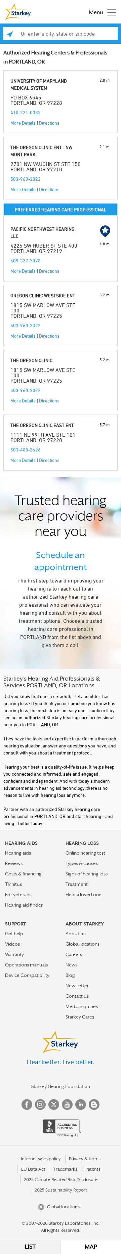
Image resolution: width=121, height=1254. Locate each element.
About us (75, 933)
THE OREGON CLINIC (31, 360)
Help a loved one (84, 894)
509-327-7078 (25, 260)
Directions (49, 123)
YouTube (67, 1104)
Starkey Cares (80, 1017)
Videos (12, 944)
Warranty (14, 954)
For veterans (18, 894)
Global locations (82, 944)
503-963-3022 (25, 179)
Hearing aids (18, 853)
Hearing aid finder (24, 905)
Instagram (40, 1104)
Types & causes (82, 863)
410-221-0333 (25, 112)
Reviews (14, 863)
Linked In (80, 1104)
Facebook (27, 1104)
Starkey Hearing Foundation (60, 1086)
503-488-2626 (25, 449)
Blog (70, 975)
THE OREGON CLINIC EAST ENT (42, 425)
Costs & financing (23, 873)
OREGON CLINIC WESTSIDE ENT (42, 295)
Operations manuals (26, 964)
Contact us (77, 996)
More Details (23, 123)
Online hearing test (85, 853)
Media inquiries (82, 1006)
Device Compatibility (27, 975)
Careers (74, 954)
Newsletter (77, 985)
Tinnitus (13, 884)
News (71, 964)
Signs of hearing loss (87, 873)
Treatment (77, 884)
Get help (14, 933)
